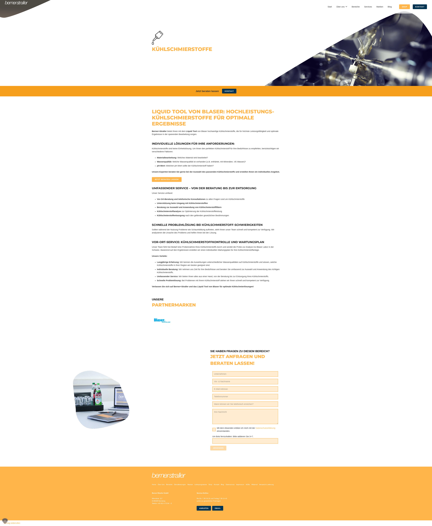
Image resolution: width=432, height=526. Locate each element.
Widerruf (254, 484)
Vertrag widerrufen (12, 523)
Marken (190, 484)
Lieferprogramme (201, 484)
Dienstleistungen (180, 484)
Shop (210, 484)
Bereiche (169, 484)
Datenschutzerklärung (265, 428)
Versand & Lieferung (266, 484)
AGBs (248, 484)
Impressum (240, 484)
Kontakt (216, 484)
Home (154, 484)
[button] (5, 521)
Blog (222, 484)
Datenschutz (230, 484)
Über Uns (161, 484)
